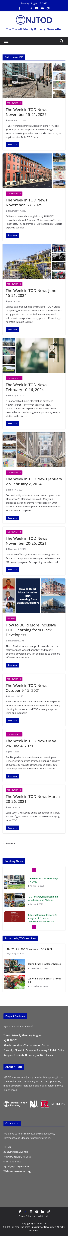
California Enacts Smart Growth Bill (44, 980)
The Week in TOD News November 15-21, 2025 (26, 112)
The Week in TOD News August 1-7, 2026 (44, 880)
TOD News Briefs (14, 103)
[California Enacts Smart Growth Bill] (14, 982)
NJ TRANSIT (9, 1040)
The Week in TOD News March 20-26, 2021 (33, 799)
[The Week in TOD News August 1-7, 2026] (14, 882)
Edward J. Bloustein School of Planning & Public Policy (33, 1050)
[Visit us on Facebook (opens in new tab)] (19, 8)
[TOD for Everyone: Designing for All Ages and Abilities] (14, 900)
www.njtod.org (22, 1171)
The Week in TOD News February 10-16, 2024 (26, 387)
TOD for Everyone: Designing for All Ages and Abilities (43, 898)
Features (11, 618)
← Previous (9, 843)
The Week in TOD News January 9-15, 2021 (29, 949)
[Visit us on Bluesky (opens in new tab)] (48, 8)
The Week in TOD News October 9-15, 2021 (26, 688)
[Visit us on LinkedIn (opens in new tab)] (42, 8)
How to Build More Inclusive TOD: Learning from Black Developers (31, 629)
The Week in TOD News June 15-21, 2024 (31, 293)
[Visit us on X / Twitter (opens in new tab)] (25, 8)
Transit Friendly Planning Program (22, 1035)
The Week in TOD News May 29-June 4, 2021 (31, 743)
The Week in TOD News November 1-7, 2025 (26, 202)
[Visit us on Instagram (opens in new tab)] (31, 8)
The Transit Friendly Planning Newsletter (34, 29)
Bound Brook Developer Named (44, 963)
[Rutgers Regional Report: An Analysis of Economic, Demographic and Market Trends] (14, 918)
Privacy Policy (25, 1216)
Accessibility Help (41, 1216)
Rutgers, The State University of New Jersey (28, 1054)
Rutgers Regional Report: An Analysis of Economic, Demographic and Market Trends (42, 919)
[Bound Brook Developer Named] (14, 966)
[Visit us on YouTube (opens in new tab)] (36, 8)
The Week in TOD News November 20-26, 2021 (26, 541)
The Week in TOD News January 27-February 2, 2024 (34, 481)
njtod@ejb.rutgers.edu (16, 1166)
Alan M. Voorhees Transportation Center (26, 1045)
